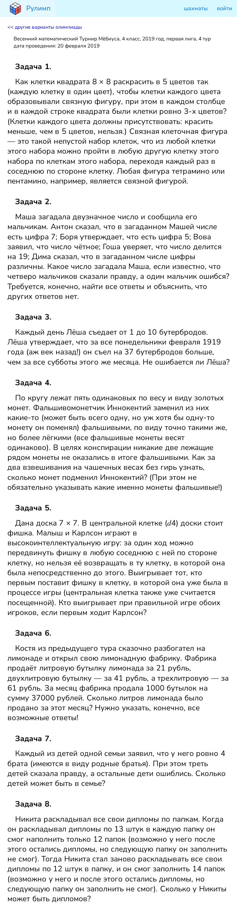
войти (224, 8)
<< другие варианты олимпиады (44, 27)
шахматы (196, 8)
